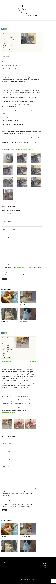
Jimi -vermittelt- (4, 321)
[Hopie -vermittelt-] (28, 314)
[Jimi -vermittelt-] (9, 314)
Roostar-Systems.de (8, 562)
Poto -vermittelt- (4, 304)
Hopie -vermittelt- (23, 321)
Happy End (3, 302)
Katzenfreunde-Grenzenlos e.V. (30, 579)
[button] (52, 19)
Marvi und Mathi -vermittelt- (26, 304)
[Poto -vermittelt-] (9, 297)
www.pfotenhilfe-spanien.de (26, 149)
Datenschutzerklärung (21, 267)
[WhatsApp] (5, 29)
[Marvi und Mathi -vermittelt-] (28, 297)
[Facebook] (52, 1)
